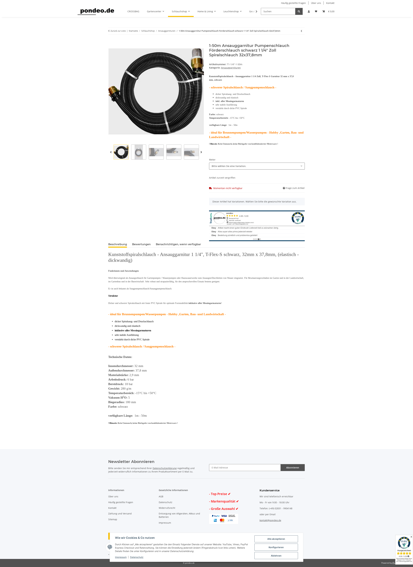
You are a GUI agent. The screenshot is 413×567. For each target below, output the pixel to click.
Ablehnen (276, 555)
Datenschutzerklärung (165, 468)
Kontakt (330, 3)
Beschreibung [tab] (117, 244)
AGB (161, 496)
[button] (308, 11)
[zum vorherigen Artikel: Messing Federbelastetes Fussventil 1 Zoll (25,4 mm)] (301, 30)
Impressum (121, 557)
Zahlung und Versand (120, 513)
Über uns (316, 3)
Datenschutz (136, 557)
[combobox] (257, 166)
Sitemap (112, 519)
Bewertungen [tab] (141, 244)
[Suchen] (299, 11)
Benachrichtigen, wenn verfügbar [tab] (178, 244)
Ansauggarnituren (231, 67)
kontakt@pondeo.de (270, 520)
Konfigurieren (276, 547)
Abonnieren (292, 467)
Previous (111, 152)
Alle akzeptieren (276, 538)
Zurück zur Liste (118, 30)
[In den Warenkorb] (110, 41)
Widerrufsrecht (167, 507)
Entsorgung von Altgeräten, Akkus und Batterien (179, 515)
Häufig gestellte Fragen (293, 3)
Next (201, 152)
